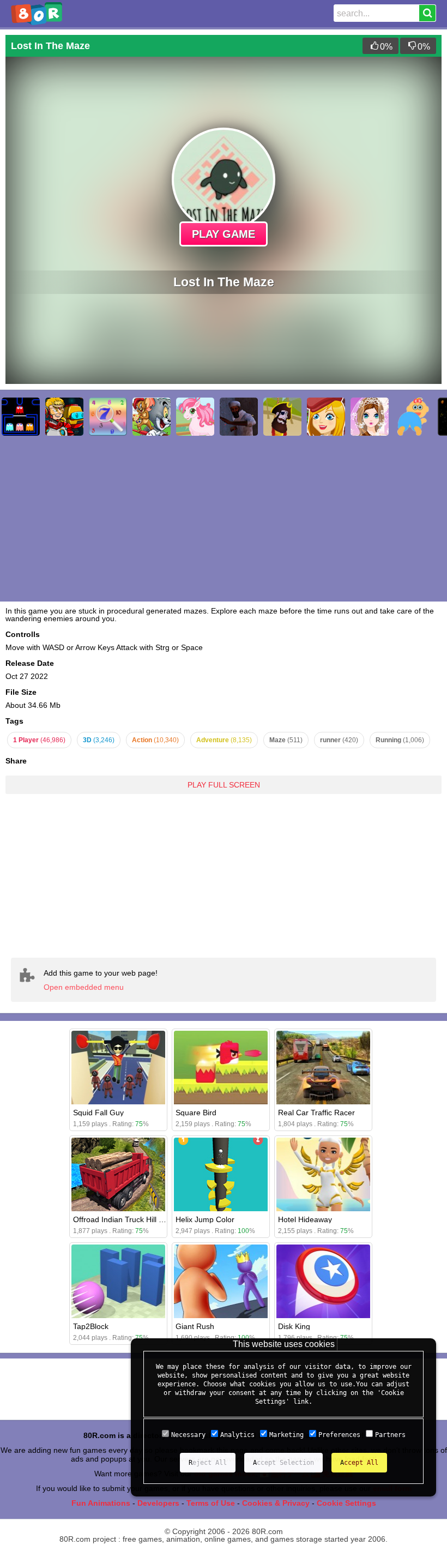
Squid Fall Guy (98, 1112)
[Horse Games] (195, 417)
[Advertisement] (223, 867)
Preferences (339, 1435)
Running (400, 740)
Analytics (237, 1435)
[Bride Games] (370, 417)
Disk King (294, 1326)
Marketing (286, 1435)
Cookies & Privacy (276, 1503)
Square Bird (196, 1112)
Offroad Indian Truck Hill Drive (125, 1219)
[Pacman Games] (21, 417)
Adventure (224, 740)
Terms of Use (210, 1503)
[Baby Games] (413, 417)
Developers (158, 1503)
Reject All (208, 1462)
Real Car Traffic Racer (316, 1112)
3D (98, 740)
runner (339, 740)
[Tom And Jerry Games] (151, 417)
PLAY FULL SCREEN (224, 784)
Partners (390, 1435)
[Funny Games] (326, 417)
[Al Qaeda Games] (239, 417)
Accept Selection (283, 1462)
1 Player (39, 740)
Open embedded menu (84, 987)
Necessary (188, 1435)
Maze (286, 740)
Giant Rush (195, 1326)
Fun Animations (100, 1503)
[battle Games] (64, 417)
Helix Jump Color (205, 1219)
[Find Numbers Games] (108, 417)
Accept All (359, 1462)
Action (155, 740)
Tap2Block (90, 1326)
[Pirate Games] (282, 417)
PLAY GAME (223, 234)
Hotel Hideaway (305, 1219)
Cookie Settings (346, 1503)
